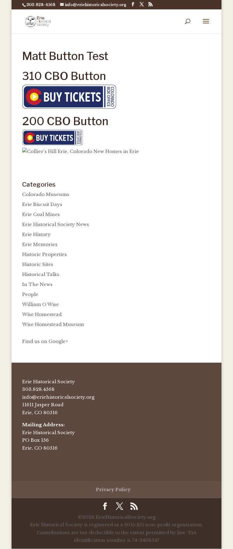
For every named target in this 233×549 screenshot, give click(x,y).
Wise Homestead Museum (53, 324)
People (30, 294)
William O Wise (40, 304)
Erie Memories (39, 244)
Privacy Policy (113, 489)
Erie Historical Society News (55, 224)
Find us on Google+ (45, 341)
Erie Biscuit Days (42, 204)
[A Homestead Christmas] (69, 107)
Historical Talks (40, 274)
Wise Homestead (42, 314)
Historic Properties (44, 254)
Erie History (36, 234)
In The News (37, 284)
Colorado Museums (45, 194)
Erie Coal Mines (41, 214)
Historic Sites (37, 264)
